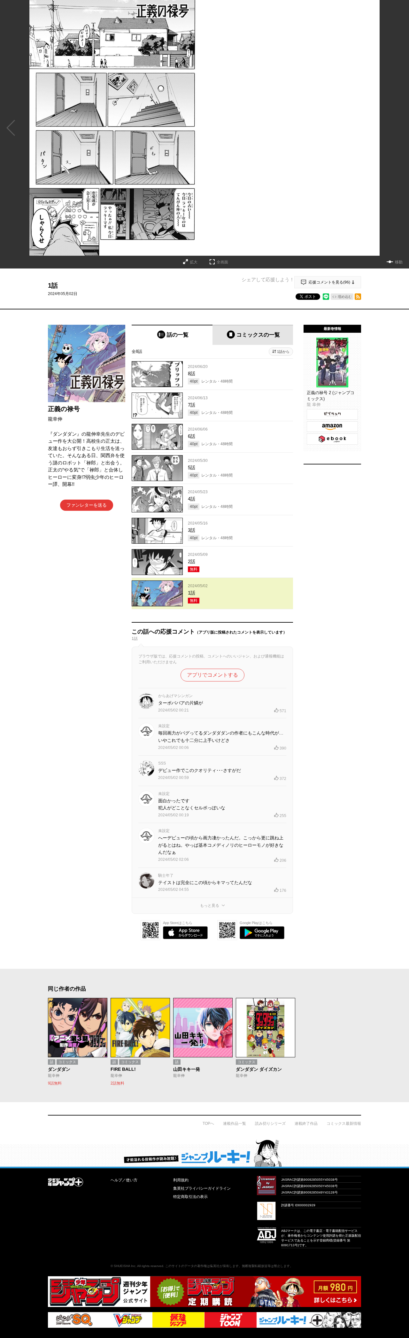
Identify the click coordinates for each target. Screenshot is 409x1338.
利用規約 (181, 1180)
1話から (283, 352)
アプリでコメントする (212, 675)
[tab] (172, 335)
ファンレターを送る (86, 505)
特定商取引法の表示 (190, 1196)
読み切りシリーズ (270, 1123)
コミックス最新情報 (344, 1123)
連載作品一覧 (234, 1123)
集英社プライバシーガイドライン (202, 1188)
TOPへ (208, 1123)
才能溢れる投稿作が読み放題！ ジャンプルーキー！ (204, 1153)
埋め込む (345, 297)
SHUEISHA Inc (124, 1266)
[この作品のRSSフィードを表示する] (358, 296)
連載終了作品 (306, 1123)
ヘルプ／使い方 (124, 1180)
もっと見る (209, 905)
